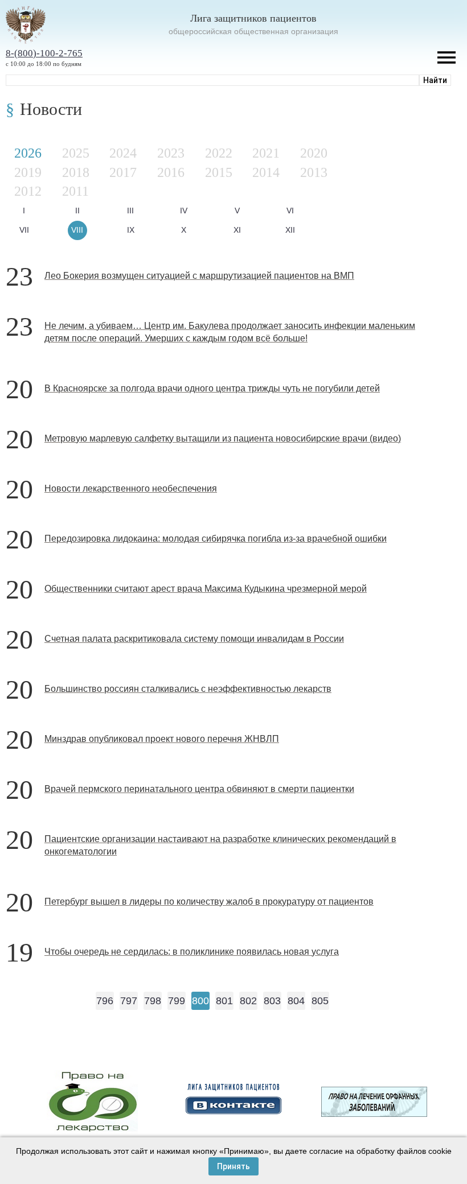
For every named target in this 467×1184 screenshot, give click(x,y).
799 (176, 1000)
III (130, 210)
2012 (28, 191)
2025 (75, 153)
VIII (77, 229)
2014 (266, 172)
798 (152, 1000)
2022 (218, 153)
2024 (123, 153)
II (77, 210)
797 (128, 1000)
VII (24, 229)
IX (130, 229)
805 (320, 1000)
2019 (28, 172)
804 (296, 1000)
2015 (218, 172)
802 (248, 1000)
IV (183, 210)
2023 (171, 153)
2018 (75, 172)
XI (237, 229)
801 (224, 1000)
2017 (123, 172)
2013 (313, 172)
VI (290, 210)
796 (104, 1000)
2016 (171, 172)
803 (272, 1000)
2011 (75, 191)
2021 (266, 153)
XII (290, 229)
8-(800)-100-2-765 (44, 53)
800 (200, 1000)
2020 (313, 153)
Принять (233, 1166)
